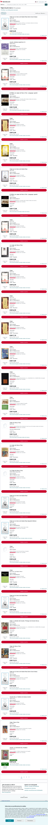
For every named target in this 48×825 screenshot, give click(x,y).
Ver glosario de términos (30, 788)
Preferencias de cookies (40, 814)
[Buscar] (46, 5)
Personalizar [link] (30, 820)
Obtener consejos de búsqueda (31, 786)
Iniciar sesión (41, 1)
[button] (43, 35)
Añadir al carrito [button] (24, 38)
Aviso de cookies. (32, 815)
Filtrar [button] (4, 13)
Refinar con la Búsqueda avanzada (10, 10)
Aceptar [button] (9, 820)
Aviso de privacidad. (30, 817)
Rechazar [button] (19, 820)
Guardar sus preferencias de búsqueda (33, 790)
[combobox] (26, 5)
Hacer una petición (6, 792)
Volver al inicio (24, 797)
